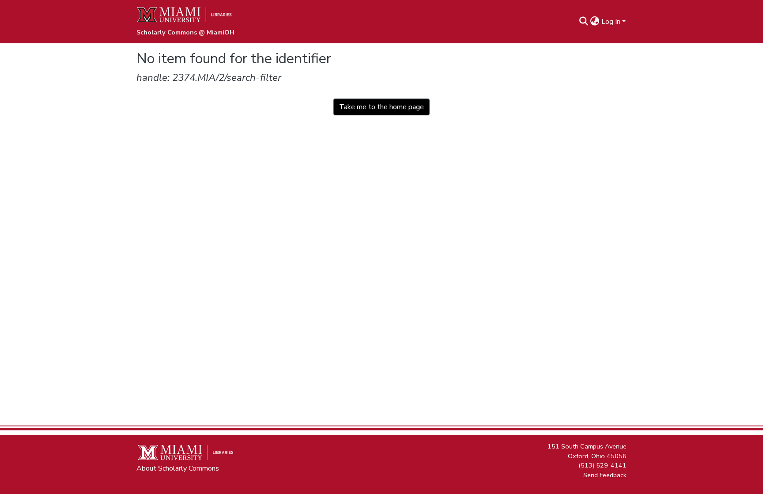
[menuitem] (595, 21)
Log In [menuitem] (610, 22)
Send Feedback (605, 474)
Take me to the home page (381, 107)
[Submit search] (583, 21)
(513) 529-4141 (602, 465)
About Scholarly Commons (177, 468)
